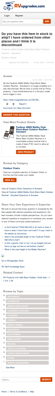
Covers (11, 320)
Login (7, 15)
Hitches (11, 343)
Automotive (13, 301)
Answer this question (16, 114)
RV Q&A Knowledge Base (13, 266)
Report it (23, 104)
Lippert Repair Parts (18, 353)
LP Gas (10, 358)
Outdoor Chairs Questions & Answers (25, 188)
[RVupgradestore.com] (24, 5)
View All (10, 180)
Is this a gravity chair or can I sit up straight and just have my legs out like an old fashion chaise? (28, 244)
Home (4, 391)
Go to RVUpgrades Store (12, 260)
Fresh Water (14, 339)
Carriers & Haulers (18, 310)
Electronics (14, 334)
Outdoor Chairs (11, 168)
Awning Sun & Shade (17, 306)
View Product (26, 151)
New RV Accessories (18, 362)
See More (10, 367)
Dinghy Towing (14, 325)
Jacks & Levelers (16, 348)
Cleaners (12, 315)
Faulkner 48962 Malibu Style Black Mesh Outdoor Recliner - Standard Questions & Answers (27, 194)
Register (19, 15)
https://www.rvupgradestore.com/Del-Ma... (21, 99)
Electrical (13, 329)
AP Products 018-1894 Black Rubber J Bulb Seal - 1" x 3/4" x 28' (26, 279)
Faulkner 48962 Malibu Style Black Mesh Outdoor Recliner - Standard (32, 129)
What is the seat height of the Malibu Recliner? (25, 249)
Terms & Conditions (18, 391)
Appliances (13, 296)
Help (32, 391)
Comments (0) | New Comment (16, 107)
